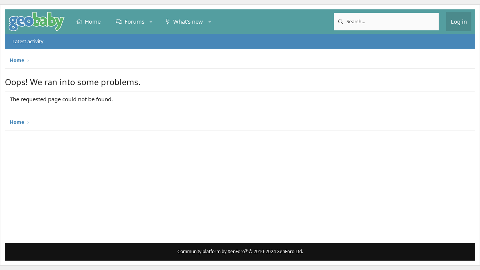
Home (92, 21)
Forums (134, 21)
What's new (188, 21)
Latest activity (28, 41)
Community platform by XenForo (240, 251)
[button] (151, 21)
